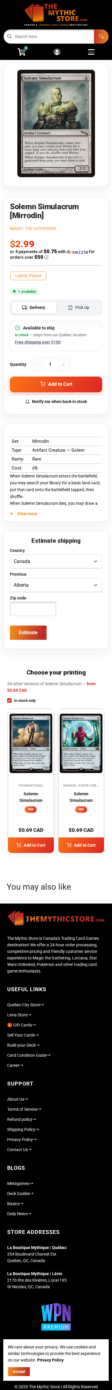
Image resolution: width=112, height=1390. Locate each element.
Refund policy (19, 1119)
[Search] (101, 36)
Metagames (18, 1183)
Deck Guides (18, 1193)
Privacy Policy (20, 1139)
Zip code (18, 598)
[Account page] (56, 52)
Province (18, 574)
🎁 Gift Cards (19, 1025)
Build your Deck (21, 1045)
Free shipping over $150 (38, 342)
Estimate (28, 632)
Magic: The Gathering (33, 228)
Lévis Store (17, 1015)
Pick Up (82, 307)
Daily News (17, 1213)
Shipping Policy (21, 1129)
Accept (19, 1371)
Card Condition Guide (27, 1055)
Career (13, 1065)
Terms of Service (22, 1109)
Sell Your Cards (21, 1035)
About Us (15, 1099)
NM (30, 809)
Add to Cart (34, 845)
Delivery (37, 307)
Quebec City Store (23, 1004)
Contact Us (17, 1149)
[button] (56, 254)
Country (17, 550)
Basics (13, 1203)
